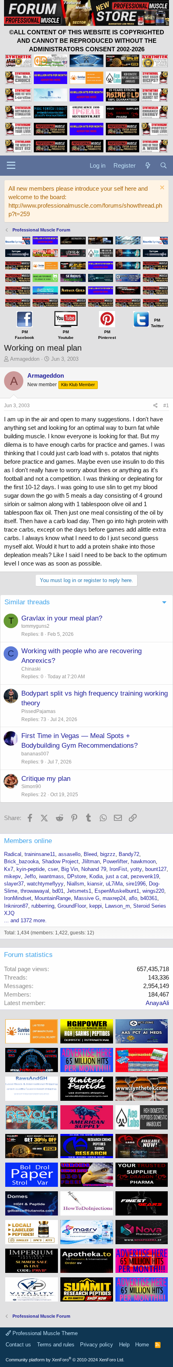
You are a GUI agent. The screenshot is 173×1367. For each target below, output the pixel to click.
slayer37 (14, 884)
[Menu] (11, 166)
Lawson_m (117, 906)
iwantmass (51, 876)
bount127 (156, 869)
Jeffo (30, 876)
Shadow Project (60, 861)
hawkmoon (143, 861)
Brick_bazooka (21, 861)
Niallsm (75, 884)
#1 (166, 405)
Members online (28, 841)
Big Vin (69, 869)
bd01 (58, 891)
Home (142, 1345)
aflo (133, 898)
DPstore (76, 876)
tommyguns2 (35, 626)
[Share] (155, 405)
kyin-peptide (30, 869)
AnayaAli (157, 1002)
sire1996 (136, 884)
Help (124, 1345)
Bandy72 (129, 854)
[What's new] (147, 165)
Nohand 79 (93, 869)
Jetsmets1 (79, 891)
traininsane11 (40, 854)
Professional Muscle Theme (44, 1333)
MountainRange (53, 898)
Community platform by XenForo (65, 1359)
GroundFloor (72, 906)
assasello (69, 854)
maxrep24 (114, 898)
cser (53, 869)
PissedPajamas (38, 711)
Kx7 (8, 869)
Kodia (96, 876)
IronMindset (17, 898)
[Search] (163, 165)
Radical (12, 854)
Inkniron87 (16, 906)
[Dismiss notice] (161, 188)
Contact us (18, 1345)
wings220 (153, 891)
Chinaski (31, 669)
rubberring (42, 906)
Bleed (90, 854)
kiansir (95, 884)
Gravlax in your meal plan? (61, 618)
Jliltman (91, 861)
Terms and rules (55, 1345)
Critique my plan (45, 778)
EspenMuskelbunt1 (117, 891)
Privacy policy (96, 1345)
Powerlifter (115, 861)
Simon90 (31, 786)
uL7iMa (114, 884)
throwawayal (35, 891)
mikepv (12, 876)
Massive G (86, 898)
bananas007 (35, 754)
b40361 (148, 898)
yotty (136, 869)
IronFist (118, 869)
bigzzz (107, 854)
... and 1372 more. (25, 920)
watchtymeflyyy (45, 884)
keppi (95, 906)
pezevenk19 (145, 876)
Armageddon (24, 359)
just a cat (117, 876)
